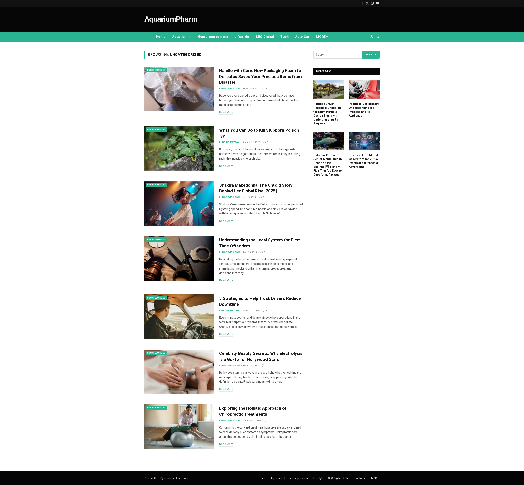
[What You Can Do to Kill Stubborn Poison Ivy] (179, 148)
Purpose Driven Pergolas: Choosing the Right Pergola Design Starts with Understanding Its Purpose (327, 113)
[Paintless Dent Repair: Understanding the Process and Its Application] (364, 89)
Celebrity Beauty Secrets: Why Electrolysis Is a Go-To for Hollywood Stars (261, 356)
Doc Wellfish (231, 88)
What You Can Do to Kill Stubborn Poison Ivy (259, 133)
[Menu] (147, 37)
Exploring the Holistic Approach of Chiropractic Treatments (253, 411)
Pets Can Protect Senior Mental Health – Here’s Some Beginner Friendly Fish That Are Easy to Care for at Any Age (328, 164)
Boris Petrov (230, 142)
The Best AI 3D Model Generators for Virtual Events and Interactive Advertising (364, 160)
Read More (226, 112)
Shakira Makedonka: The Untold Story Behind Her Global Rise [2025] (256, 188)
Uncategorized (156, 70)
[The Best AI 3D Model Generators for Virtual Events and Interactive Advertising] (364, 141)
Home (161, 37)
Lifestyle (242, 37)
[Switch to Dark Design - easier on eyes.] (371, 36)
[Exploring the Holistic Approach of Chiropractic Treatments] (179, 426)
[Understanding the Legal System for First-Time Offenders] (179, 258)
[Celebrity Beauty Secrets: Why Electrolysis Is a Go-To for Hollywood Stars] (179, 372)
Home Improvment (213, 37)
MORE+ (322, 37)
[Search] (378, 37)
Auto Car (302, 37)
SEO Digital (265, 37)
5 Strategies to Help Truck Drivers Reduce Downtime (260, 301)
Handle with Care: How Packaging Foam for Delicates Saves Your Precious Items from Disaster (261, 76)
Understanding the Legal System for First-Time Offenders (260, 243)
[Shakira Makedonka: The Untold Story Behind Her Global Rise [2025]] (179, 203)
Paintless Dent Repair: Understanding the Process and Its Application (364, 109)
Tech (284, 37)
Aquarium (180, 37)
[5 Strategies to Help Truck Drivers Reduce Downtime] (179, 316)
